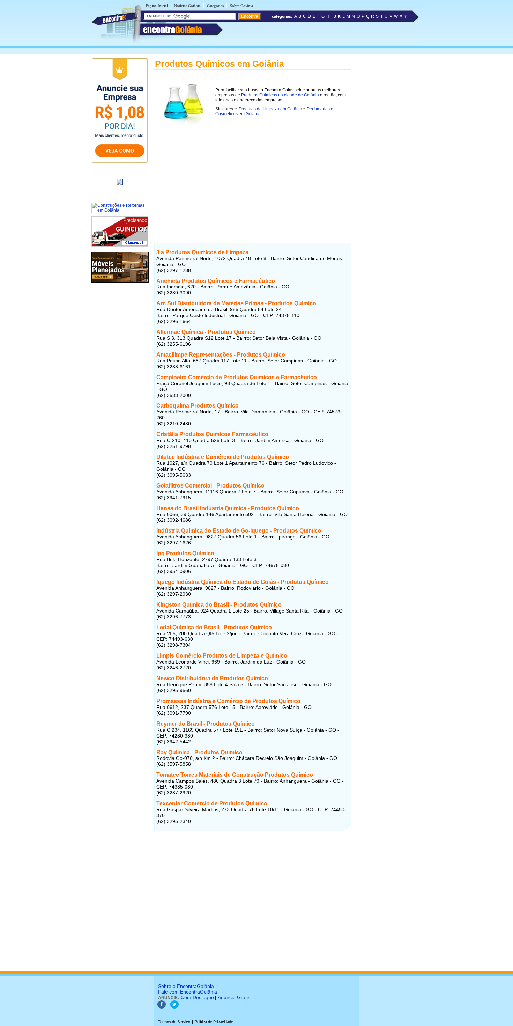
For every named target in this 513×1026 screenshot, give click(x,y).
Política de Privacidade (214, 1022)
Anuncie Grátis (234, 997)
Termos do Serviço (174, 1022)
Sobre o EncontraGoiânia (186, 986)
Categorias (215, 5)
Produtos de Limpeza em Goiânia (270, 109)
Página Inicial (157, 5)
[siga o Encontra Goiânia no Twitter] (174, 1007)
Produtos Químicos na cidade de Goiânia (280, 95)
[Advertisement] (252, 177)
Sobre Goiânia (241, 5)
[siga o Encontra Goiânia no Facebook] (161, 1007)
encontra (172, 29)
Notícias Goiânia (187, 5)
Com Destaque (197, 997)
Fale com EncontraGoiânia (187, 992)
